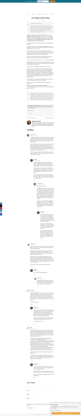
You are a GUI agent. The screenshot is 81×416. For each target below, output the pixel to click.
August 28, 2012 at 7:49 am (33, 328)
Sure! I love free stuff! (66, 413)
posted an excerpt (44, 36)
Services (51, 14)
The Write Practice (35, 48)
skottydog (32, 243)
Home (29, 14)
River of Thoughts (40, 8)
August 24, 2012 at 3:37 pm (33, 291)
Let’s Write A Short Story (41, 59)
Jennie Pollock (33, 134)
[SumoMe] (1, 214)
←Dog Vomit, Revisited (31, 117)
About (33, 14)
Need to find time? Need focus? (31, 1)
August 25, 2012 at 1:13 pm (37, 308)
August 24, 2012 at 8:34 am (37, 160)
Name (28, 390)
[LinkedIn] (1, 210)
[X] (1, 206)
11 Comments (43, 20)
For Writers (39, 14)
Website (28, 398)
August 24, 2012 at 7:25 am (33, 135)
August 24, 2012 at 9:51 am (33, 244)
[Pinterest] (1, 208)
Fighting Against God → (49, 117)
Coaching (46, 14)
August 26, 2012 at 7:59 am (40, 278)
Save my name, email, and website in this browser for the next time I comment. (39, 405)
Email (28, 394)
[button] (66, 405)
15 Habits (49, 35)
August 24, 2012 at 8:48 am (40, 184)
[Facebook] (1, 204)
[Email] (1, 212)
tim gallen (32, 290)
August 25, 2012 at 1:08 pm (37, 270)
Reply (31, 156)
